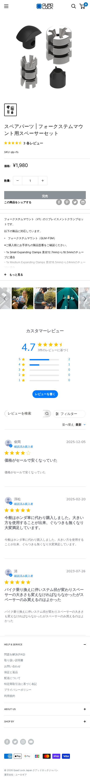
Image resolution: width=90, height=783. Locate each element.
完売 (45, 196)
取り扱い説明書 (13, 660)
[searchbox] (24, 413)
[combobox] (74, 425)
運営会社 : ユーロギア (15, 774)
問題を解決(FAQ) (14, 654)
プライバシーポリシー (17, 689)
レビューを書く (45, 394)
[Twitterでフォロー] (15, 742)
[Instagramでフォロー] (23, 742)
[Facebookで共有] (59, 202)
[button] (5, 298)
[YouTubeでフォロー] (31, 742)
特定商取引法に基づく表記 (20, 683)
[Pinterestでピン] (67, 202)
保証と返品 (11, 672)
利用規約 (9, 695)
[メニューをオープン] (6, 6)
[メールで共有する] (83, 202)
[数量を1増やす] (42, 180)
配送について (12, 678)
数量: (7, 180)
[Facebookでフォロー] (7, 742)
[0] (82, 6)
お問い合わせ (12, 666)
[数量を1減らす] (17, 180)
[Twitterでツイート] (75, 202)
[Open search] (73, 6)
